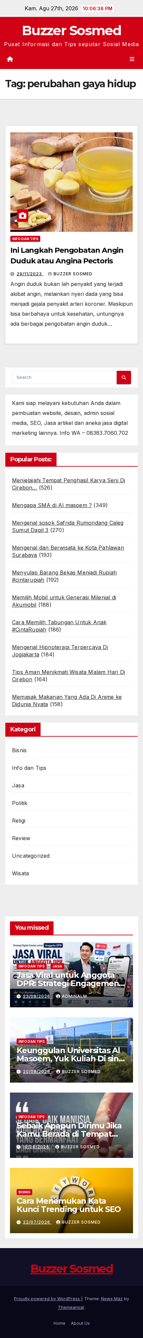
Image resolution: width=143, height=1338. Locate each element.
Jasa (18, 785)
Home (60, 1323)
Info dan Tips (25, 239)
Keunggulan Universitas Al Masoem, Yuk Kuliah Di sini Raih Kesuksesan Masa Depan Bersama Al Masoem (71, 1062)
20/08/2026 (37, 1071)
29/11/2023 (30, 273)
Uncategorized (31, 855)
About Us (80, 1323)
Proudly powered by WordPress (47, 1298)
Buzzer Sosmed (71, 30)
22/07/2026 (37, 1222)
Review (21, 838)
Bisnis (19, 750)
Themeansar (71, 1307)
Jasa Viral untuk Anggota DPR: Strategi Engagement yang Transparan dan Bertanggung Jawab (69, 987)
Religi (18, 820)
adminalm (74, 996)
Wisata (20, 873)
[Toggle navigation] (132, 59)
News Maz (112, 1298)
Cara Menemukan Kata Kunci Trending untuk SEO (69, 1205)
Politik (19, 803)
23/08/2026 (37, 996)
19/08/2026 (37, 1146)
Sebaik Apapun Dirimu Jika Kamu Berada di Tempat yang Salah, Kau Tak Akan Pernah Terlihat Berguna (69, 1138)
